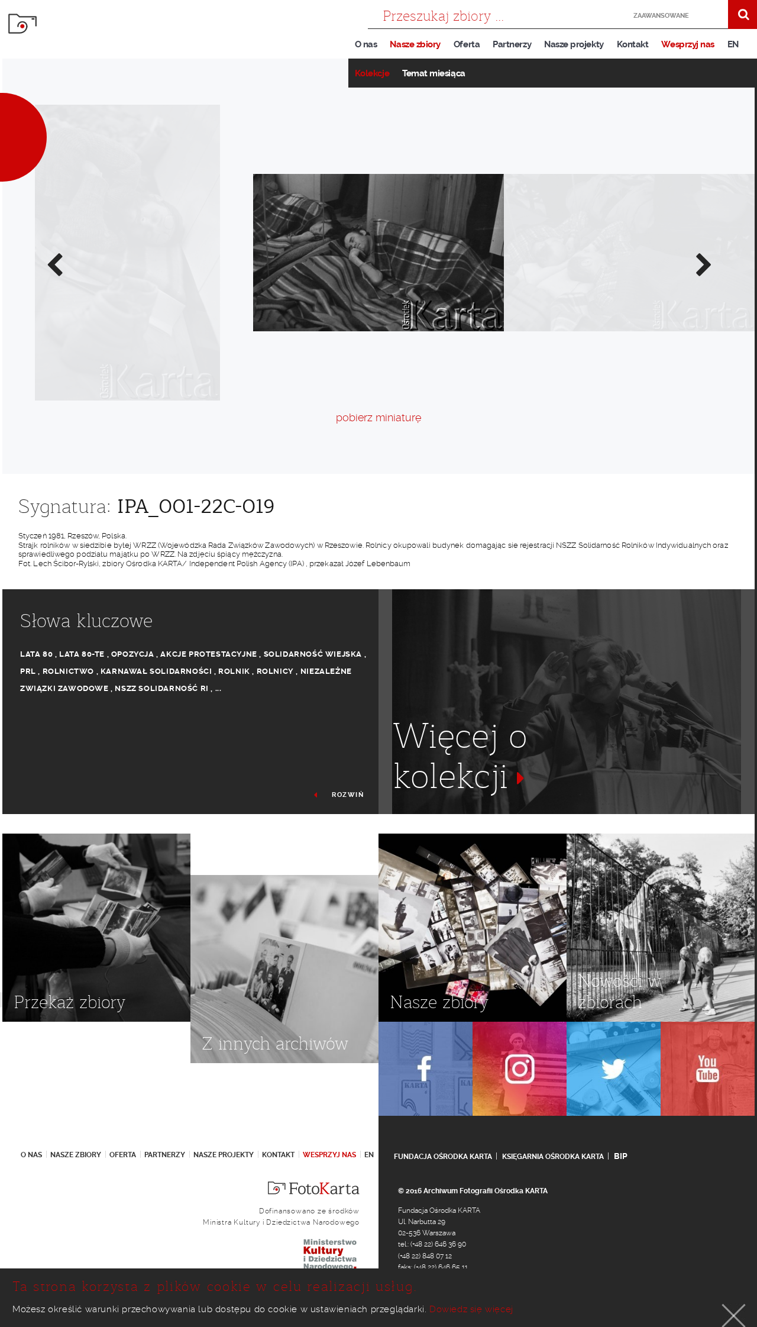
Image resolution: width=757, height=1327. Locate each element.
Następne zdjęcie (703, 263)
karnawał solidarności (156, 671)
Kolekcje (372, 73)
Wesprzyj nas (687, 44)
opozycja (132, 654)
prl (28, 671)
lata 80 (36, 654)
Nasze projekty (574, 44)
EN (733, 44)
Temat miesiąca (433, 73)
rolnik (234, 671)
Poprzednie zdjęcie (54, 263)
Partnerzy (512, 44)
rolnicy (275, 671)
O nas (366, 44)
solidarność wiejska (313, 654)
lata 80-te (82, 654)
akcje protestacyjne (208, 654)
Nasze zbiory (415, 44)
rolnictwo (68, 671)
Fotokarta (22, 24)
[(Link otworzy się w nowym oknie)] (425, 1069)
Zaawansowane (661, 16)
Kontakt (633, 44)
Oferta (467, 44)
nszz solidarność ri (161, 688)
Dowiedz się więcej (471, 1309)
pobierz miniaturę (378, 417)
